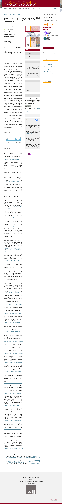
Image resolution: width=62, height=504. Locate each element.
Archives (9, 14)
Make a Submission (48, 47)
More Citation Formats (31, 75)
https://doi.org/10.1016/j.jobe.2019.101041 (12, 226)
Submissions (31, 8)
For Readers (45, 84)
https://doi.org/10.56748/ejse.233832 (13, 47)
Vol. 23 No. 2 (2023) (16, 14)
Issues (15, 8)
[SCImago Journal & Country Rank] (50, 53)
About (10, 8)
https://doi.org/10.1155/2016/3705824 (11, 292)
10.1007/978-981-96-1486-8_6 (31, 142)
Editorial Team (23, 8)
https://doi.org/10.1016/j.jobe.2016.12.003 (12, 331)
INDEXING (46, 29)
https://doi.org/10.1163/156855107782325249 (13, 362)
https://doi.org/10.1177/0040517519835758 (12, 429)
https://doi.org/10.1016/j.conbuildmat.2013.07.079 (13, 192)
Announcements (9, 10)
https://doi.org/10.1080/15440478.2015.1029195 (13, 448)
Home (5, 8)
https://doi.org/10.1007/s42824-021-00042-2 (12, 260)
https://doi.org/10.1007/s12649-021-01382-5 (12, 248)
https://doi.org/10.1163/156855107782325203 (13, 383)
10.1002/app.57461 (29, 133)
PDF (28, 49)
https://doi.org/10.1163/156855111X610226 (12, 371)
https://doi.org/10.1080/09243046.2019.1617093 (13, 353)
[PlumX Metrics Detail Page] (29, 154)
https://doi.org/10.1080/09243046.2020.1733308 (13, 341)
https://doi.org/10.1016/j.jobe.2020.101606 (12, 405)
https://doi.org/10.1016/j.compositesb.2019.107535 (13, 322)
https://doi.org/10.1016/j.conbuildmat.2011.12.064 (13, 304)
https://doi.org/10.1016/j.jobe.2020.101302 (12, 159)
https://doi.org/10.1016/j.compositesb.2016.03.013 (13, 313)
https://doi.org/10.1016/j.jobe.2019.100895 (12, 217)
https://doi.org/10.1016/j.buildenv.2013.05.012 (12, 181)
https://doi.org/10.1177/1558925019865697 (12, 420)
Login (57, 1)
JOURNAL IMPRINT (47, 27)
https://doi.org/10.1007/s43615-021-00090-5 (12, 269)
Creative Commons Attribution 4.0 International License (32, 110)
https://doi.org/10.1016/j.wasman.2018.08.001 (12, 393)
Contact (38, 8)
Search (55, 8)
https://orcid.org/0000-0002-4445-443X (11, 29)
